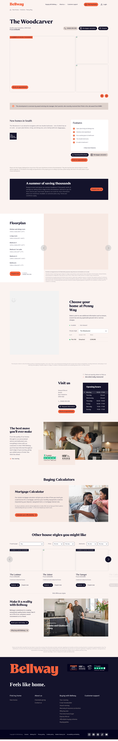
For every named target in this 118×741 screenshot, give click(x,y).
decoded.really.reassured (94, 377)
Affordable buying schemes (68, 719)
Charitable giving (40, 700)
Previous (44, 248)
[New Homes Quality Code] (89, 667)
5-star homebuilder (66, 702)
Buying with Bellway (50, 4)
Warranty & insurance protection (70, 708)
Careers (26, 734)
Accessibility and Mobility (73, 734)
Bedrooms (82, 544)
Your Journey (64, 700)
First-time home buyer (67, 714)
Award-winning (64, 705)
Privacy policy (41, 734)
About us (62, 4)
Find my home (15, 696)
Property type (14, 544)
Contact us (38, 702)
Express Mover (64, 716)
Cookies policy (50, 734)
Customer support (73, 4)
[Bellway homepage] (34, 676)
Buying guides (64, 722)
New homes (13, 700)
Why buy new (64, 711)
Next (108, 248)
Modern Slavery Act (60, 734)
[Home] (10, 10)
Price (49, 544)
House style (73, 331)
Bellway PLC (33, 734)
